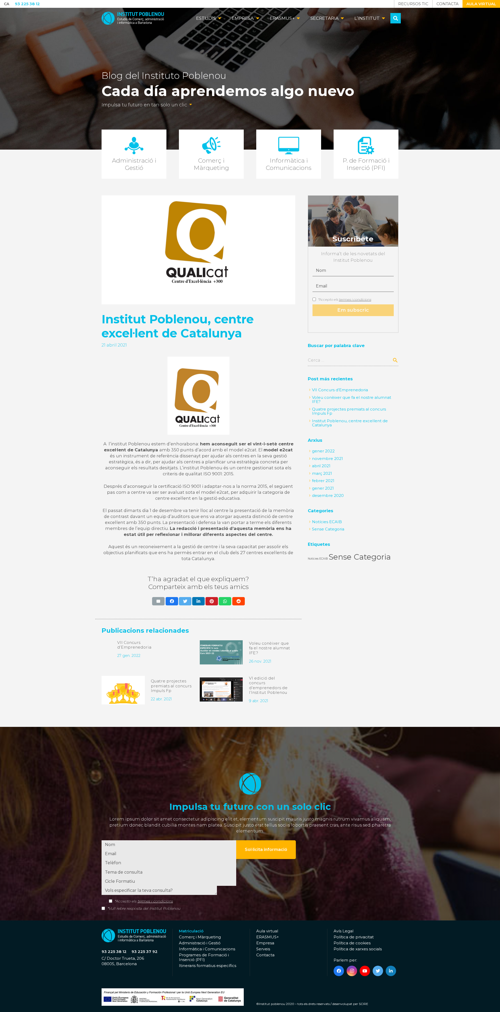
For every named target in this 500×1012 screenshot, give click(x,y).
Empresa (265, 942)
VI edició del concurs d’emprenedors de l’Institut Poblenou (268, 685)
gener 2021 (323, 488)
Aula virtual (267, 930)
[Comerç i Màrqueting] (211, 154)
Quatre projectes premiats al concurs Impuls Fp (171, 685)
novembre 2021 (327, 458)
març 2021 (322, 473)
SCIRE (363, 1004)
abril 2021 (321, 465)
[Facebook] (339, 971)
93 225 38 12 (114, 951)
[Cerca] (395, 18)
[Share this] (172, 601)
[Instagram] (352, 971)
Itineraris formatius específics (207, 965)
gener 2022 (323, 451)
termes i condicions (355, 299)
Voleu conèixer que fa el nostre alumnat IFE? (269, 648)
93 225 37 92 (145, 951)
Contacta (265, 954)
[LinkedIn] (391, 971)
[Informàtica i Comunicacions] (288, 154)
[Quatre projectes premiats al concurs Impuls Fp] (123, 690)
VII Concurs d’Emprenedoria (134, 645)
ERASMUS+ (267, 936)
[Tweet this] (185, 601)
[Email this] (158, 601)
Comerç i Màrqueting (200, 936)
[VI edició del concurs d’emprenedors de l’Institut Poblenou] (221, 689)
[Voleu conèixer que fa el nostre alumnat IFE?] (221, 652)
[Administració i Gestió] (134, 154)
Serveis (263, 948)
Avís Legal (343, 930)
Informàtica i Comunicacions (207, 948)
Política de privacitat (354, 936)
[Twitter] (378, 971)
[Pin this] (211, 601)
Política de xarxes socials (358, 948)
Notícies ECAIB (327, 521)
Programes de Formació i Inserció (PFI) (204, 957)
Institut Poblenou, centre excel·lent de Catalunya (350, 423)
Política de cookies (352, 942)
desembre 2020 (328, 495)
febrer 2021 (323, 480)
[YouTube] (365, 971)
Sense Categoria (328, 529)
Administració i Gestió (200, 942)
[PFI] (366, 154)
